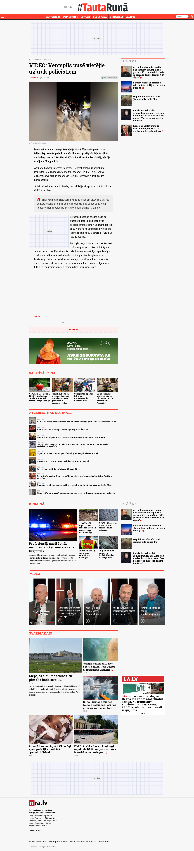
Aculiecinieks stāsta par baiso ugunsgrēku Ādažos (62, 429)
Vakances (101, 842)
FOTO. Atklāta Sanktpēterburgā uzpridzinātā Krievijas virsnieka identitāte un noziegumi (95, 749)
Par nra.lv (32, 842)
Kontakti (107, 842)
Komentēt (73, 329)
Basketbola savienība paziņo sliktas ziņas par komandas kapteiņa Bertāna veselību (74, 477)
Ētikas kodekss (91, 842)
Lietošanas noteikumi (68, 842)
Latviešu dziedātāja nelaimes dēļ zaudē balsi (59, 469)
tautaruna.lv (33, 78)
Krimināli (116, 16)
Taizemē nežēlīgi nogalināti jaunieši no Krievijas (87, 554)
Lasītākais (130, 61)
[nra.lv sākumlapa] (68, 7)
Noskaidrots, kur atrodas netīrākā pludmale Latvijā (63, 461)
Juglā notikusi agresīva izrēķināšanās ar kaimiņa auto (107, 554)
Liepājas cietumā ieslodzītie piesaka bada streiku (51, 678)
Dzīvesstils (70, 16)
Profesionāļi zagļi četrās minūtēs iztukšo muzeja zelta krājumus (52, 547)
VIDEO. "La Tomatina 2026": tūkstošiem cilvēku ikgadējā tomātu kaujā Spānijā (39, 397)
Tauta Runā (37, 59)
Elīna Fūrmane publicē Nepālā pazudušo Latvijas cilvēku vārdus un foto (99, 705)
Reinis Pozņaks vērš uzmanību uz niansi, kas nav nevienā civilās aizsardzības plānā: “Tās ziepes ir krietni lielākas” (148, 115)
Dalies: (64, 322)
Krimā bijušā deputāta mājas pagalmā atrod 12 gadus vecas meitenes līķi (87, 527)
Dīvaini (85, 16)
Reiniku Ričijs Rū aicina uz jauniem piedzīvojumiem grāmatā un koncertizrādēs (60, 398)
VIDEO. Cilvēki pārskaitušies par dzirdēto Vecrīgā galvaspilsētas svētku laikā (76, 421)
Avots (37, 316)
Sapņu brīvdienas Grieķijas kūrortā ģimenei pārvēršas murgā (67, 453)
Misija (45, 842)
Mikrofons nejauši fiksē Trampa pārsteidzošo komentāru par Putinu (71, 437)
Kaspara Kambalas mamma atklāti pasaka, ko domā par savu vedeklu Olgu (74, 485)
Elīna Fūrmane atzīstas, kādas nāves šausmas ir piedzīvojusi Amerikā (105, 398)
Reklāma (39, 842)
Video (35, 574)
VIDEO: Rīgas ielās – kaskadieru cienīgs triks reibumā (108, 526)
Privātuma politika (54, 842)
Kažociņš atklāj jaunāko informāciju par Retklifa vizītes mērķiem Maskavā (147, 128)
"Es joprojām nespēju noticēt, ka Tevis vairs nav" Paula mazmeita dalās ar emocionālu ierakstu (73, 445)
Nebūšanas (100, 16)
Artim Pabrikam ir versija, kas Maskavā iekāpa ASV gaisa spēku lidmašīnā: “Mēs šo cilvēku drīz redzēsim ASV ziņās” (149, 72)
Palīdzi (130, 16)
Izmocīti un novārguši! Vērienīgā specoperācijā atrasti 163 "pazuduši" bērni (50, 749)
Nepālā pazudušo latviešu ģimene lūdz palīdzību (147, 97)
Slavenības (53, 16)
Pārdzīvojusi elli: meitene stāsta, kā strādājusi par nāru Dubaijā (149, 85)
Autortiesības (80, 842)
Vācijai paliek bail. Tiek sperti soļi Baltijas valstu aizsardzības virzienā (99, 666)
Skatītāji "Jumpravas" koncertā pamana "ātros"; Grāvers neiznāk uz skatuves (76, 493)
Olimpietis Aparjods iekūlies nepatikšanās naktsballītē (84, 397)
